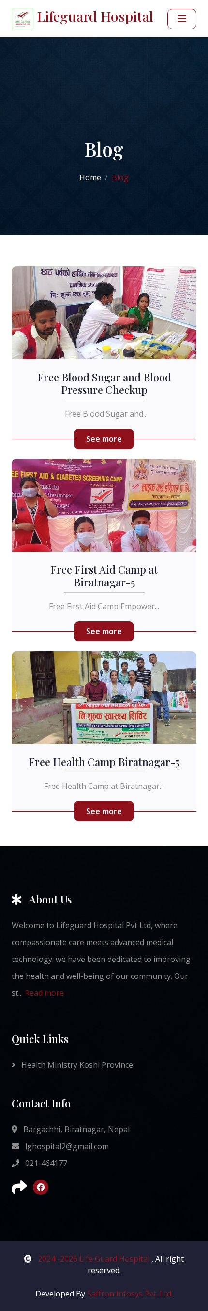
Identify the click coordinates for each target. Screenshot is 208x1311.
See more (104, 439)
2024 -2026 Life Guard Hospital (93, 1258)
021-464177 (45, 1163)
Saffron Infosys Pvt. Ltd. (130, 1293)
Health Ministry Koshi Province (76, 1065)
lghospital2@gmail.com (66, 1146)
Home (90, 177)
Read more (44, 993)
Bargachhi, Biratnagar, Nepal (75, 1129)
